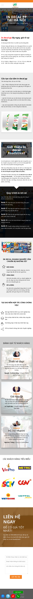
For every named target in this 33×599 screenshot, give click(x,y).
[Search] (23, 5)
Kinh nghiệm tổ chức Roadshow (16, 590)
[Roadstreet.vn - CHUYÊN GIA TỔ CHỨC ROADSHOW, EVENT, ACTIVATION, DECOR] (15, 5)
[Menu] (2, 5)
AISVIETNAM (20, 597)
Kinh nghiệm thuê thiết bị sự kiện (16, 593)
